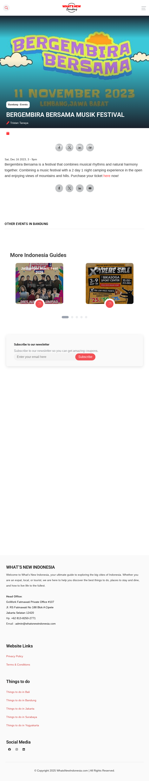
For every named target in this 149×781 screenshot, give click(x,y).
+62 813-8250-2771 (23, 618)
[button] (65, 317)
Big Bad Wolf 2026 (109, 268)
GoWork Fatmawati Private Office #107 (30, 601)
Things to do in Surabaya (21, 717)
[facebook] (9, 749)
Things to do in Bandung (21, 700)
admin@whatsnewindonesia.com (35, 623)
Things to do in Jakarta (20, 708)
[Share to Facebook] (59, 188)
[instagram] (17, 749)
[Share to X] (69, 188)
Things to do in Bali (18, 691)
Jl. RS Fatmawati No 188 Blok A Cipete (30, 607)
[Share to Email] (90, 188)
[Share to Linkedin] (80, 188)
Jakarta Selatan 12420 (20, 612)
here (106, 176)
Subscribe (85, 356)
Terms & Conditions (18, 664)
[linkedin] (24, 749)
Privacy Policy (14, 656)
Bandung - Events (18, 104)
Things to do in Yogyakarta (22, 725)
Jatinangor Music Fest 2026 (39, 270)
